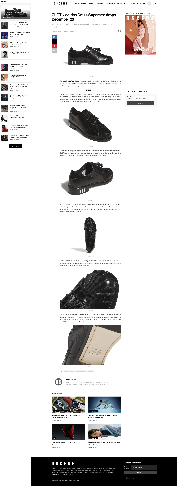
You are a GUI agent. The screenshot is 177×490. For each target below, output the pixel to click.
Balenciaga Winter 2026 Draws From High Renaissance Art (19, 126)
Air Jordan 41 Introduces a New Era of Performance (64, 444)
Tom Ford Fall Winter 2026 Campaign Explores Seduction (18, 116)
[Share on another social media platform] (54, 50)
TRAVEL (119, 3)
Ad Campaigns (93, 411)
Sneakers (71, 31)
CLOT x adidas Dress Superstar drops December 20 (15, 13)
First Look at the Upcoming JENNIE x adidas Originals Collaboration (102, 416)
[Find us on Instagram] (141, 3)
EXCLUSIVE (110, 3)
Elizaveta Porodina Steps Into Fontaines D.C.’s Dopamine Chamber (18, 66)
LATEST (77, 3)
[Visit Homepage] (60, 3)
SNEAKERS (92, 3)
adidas (66, 31)
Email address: (130, 98)
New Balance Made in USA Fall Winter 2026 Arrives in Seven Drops (19, 86)
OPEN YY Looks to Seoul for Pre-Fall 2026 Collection (19, 53)
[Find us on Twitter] (137, 3)
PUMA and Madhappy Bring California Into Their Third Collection (104, 444)
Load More (15, 146)
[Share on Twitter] (54, 41)
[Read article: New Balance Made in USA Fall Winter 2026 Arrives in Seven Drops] (68, 405)
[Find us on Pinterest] (144, 3)
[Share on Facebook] (54, 37)
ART (125, 3)
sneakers (90, 371)
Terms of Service (69, 474)
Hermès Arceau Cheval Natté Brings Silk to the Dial (18, 43)
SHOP (131, 3)
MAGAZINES (100, 3)
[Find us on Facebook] (134, 3)
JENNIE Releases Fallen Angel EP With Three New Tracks (20, 33)
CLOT (72, 371)
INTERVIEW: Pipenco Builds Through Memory (18, 76)
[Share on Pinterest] (54, 46)
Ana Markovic (71, 379)
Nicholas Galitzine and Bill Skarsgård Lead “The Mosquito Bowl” (19, 107)
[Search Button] (156, 3)
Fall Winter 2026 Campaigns (61, 411)
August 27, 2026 (56, 447)
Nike (54, 438)
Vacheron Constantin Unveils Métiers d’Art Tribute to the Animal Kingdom (19, 96)
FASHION (83, 3)
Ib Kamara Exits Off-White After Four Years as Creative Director (19, 23)
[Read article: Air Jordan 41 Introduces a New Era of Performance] (68, 432)
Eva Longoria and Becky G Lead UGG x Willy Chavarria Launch (19, 136)
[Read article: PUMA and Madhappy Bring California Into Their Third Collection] (104, 432)
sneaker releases (81, 371)
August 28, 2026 (56, 420)
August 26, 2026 (92, 447)
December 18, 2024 (57, 31)
